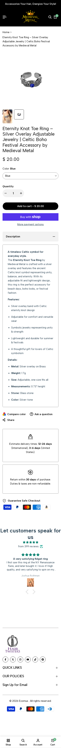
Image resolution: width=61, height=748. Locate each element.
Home (6, 32)
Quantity (8, 186)
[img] (30, 542)
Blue (7, 175)
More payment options (30, 224)
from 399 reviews (28, 546)
